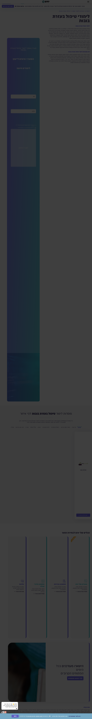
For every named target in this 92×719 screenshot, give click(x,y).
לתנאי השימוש (39, 716)
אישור (15, 716)
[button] (9, 704)
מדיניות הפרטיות (31, 716)
